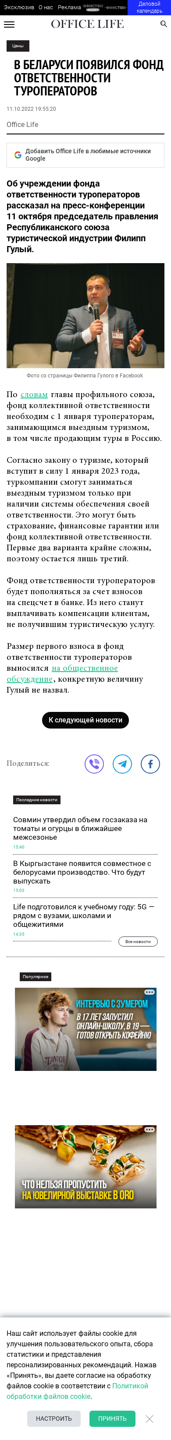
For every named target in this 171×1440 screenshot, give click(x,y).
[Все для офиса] (116, 7)
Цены (18, 45)
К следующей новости (85, 720)
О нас (46, 7)
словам (34, 395)
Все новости (138, 941)
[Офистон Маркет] (92, 7)
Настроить (54, 1418)
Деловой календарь (149, 7)
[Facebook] (150, 764)
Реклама (69, 7)
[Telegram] (122, 764)
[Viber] (94, 764)
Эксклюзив (19, 7)
